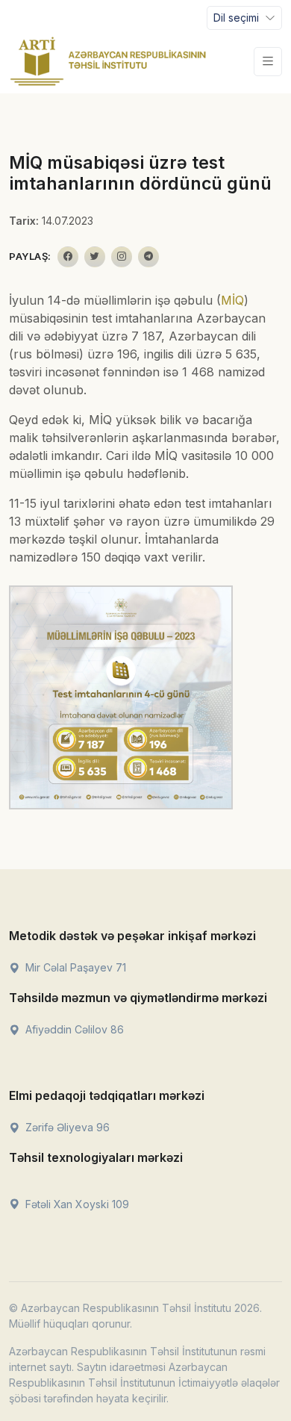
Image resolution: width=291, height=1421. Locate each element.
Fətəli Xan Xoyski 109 (75, 1204)
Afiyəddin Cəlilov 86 (73, 1029)
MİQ (232, 300)
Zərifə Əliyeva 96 (66, 1127)
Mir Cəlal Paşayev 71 (74, 967)
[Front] (108, 61)
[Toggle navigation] (268, 61)
